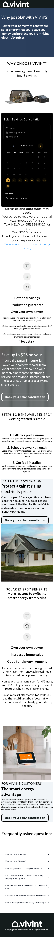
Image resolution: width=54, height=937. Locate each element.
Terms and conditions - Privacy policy (27, 246)
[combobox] (27, 198)
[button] (15, 132)
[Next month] (40, 146)
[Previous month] (13, 146)
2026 (30, 145)
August (24, 145)
